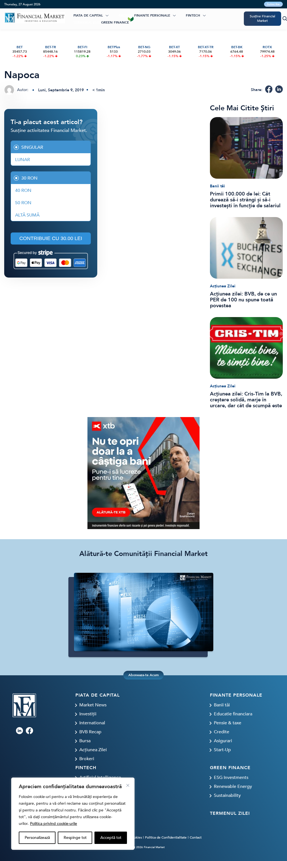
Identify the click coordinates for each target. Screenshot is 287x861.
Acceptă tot (110, 837)
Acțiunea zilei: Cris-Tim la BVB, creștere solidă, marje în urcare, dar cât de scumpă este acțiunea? (246, 400)
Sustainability (227, 795)
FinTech (193, 15)
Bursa (85, 741)
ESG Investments (231, 777)
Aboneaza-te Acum (143, 675)
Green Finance (115, 22)
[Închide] (128, 785)
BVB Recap (90, 732)
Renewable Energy (233, 786)
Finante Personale (152, 15)
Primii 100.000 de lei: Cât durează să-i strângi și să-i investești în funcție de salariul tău (245, 200)
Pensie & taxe (227, 723)
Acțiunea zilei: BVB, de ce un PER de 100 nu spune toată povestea (243, 300)
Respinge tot (75, 837)
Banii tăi (217, 186)
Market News (93, 705)
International (92, 723)
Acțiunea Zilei (222, 286)
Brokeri (126, 15)
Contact (196, 837)
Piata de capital (88, 15)
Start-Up (222, 750)
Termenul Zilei (86, 22)
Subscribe (273, 4)
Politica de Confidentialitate (166, 837)
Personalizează (37, 837)
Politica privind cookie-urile (53, 823)
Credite (221, 732)
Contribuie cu (50, 238)
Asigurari (223, 741)
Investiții (87, 714)
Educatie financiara (233, 714)
